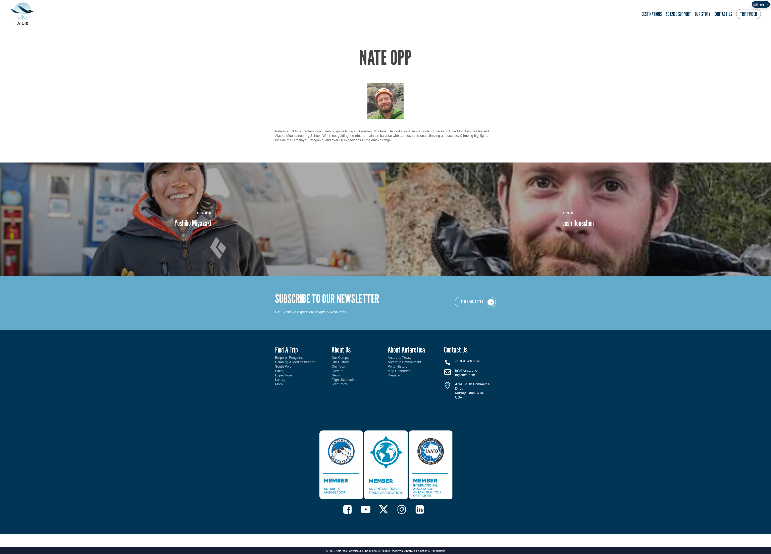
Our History (340, 362)
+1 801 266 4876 (467, 361)
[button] (475, 302)
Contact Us (455, 349)
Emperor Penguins (289, 358)
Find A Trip (286, 349)
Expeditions (284, 375)
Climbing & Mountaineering (295, 362)
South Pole (283, 366)
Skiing (279, 371)
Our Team (338, 366)
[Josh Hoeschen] (578, 219)
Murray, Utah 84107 (470, 393)
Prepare (394, 375)
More (279, 384)
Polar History (397, 366)
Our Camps (340, 358)
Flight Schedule (343, 380)
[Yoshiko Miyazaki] (193, 219)
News (335, 375)
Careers (337, 371)
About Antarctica (406, 349)
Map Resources (399, 371)
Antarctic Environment (404, 362)
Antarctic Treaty (400, 358)
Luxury (280, 380)
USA (458, 397)
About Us (341, 349)
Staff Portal (339, 384)
